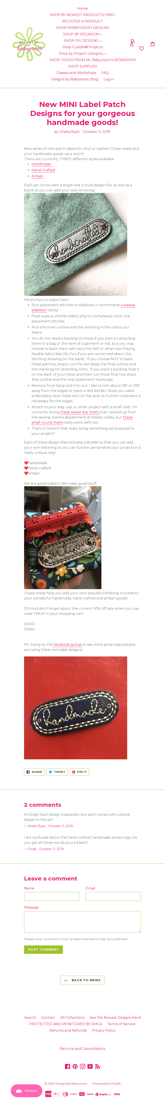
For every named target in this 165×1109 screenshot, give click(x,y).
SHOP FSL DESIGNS (81, 41)
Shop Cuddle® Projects (82, 47)
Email (90, 888)
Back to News (86, 980)
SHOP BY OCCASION (81, 34)
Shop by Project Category (81, 53)
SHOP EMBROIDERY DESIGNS (82, 28)
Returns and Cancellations (82, 1049)
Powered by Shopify (106, 1083)
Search (30, 1018)
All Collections (72, 1018)
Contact (48, 1018)
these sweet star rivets (79, 412)
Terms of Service (121, 1024)
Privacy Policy (104, 1030)
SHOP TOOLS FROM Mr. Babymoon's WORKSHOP (92, 60)
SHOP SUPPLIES (82, 66)
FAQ (105, 73)
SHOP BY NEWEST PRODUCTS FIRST (82, 15)
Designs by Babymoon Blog (74, 79)
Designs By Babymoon (71, 1083)
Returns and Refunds (68, 1030)
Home (82, 8)
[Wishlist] (125, 48)
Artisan (38, 176)
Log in (109, 79)
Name (29, 888)
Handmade (42, 164)
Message (31, 907)
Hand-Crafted (43, 170)
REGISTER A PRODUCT (82, 21)
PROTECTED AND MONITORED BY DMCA (65, 1024)
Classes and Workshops (76, 73)
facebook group (68, 645)
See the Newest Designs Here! (115, 1018)
